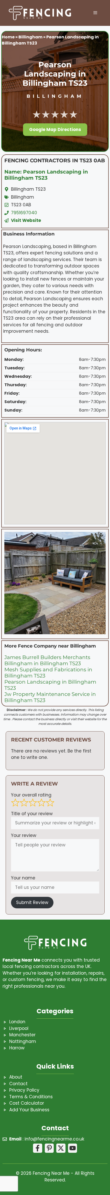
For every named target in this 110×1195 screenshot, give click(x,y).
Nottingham (22, 1041)
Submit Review (32, 902)
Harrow (17, 1048)
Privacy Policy (24, 1090)
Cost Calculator (26, 1103)
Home (8, 37)
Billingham (30, 37)
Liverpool (18, 1028)
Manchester (22, 1035)
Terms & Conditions (31, 1097)
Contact (18, 1084)
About (15, 1077)
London (17, 1022)
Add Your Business (29, 1110)
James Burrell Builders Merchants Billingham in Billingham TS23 (47, 660)
